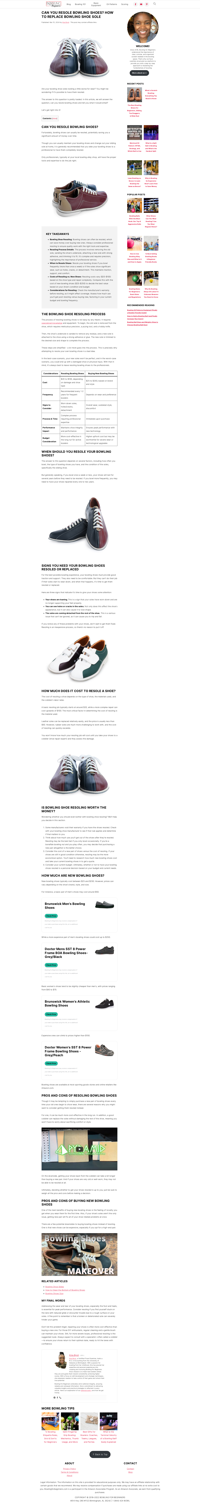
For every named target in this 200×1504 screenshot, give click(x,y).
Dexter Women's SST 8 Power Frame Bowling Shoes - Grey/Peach (68, 1051)
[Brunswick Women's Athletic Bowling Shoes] (104, 1009)
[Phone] (60, 1398)
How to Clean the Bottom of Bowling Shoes (65, 1290)
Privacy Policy (69, 1469)
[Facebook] (135, 4)
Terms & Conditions (69, 1472)
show (54, 118)
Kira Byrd (72, 1358)
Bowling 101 (80, 4)
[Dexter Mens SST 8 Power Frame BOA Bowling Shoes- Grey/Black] (104, 954)
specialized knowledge (52, 323)
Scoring (124, 4)
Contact (130, 1469)
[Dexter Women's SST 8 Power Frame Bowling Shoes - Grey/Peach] (104, 1056)
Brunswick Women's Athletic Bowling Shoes (67, 1003)
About (69, 1475)
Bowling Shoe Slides (54, 1287)
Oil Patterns (112, 4)
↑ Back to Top (100, 1454)
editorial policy (86, 1390)
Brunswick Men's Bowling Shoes (65, 906)
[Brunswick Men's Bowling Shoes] (104, 908)
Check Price (51, 916)
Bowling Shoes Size (54, 1293)
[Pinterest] (146, 4)
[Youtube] (141, 4)
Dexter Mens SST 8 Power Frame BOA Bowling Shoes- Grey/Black (66, 953)
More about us (138, 73)
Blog (69, 4)
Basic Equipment (96, 4)
